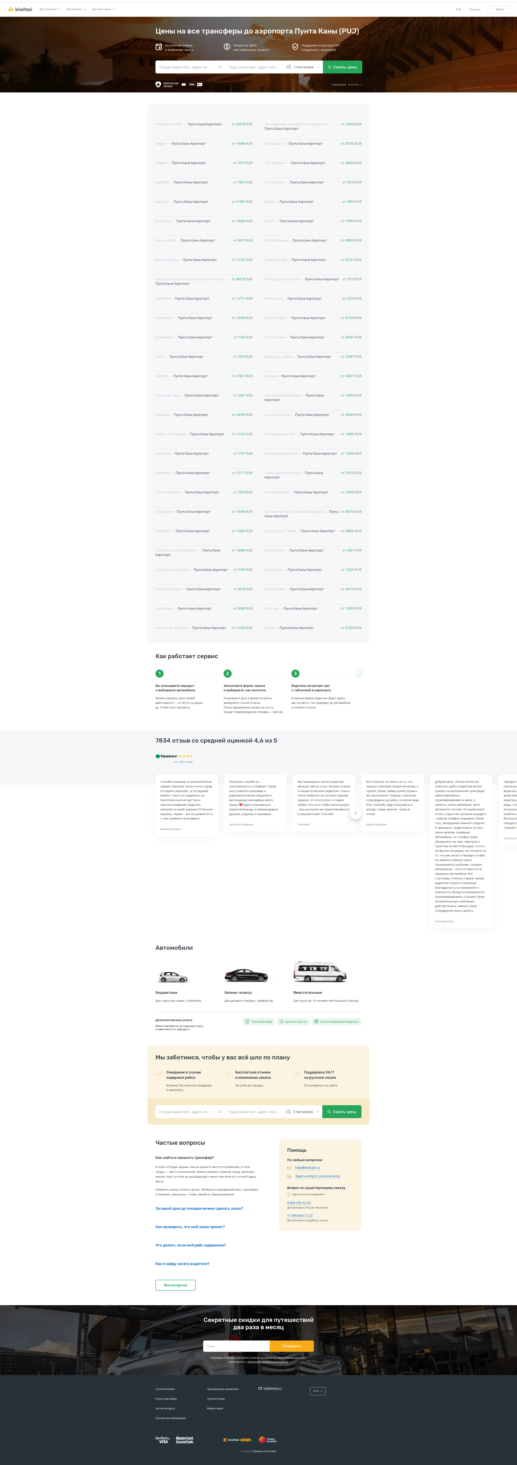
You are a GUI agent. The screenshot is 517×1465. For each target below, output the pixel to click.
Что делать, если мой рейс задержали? (191, 1245)
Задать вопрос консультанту (317, 1176)
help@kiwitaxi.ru (307, 1167)
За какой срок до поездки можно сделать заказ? (199, 1208)
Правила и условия (264, 1451)
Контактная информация (171, 1418)
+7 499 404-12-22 (300, 1215)
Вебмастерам (215, 1408)
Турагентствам (216, 1398)
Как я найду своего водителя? (182, 1264)
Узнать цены (344, 67)
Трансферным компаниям (222, 1389)
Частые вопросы (165, 1408)
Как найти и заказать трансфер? (185, 1157)
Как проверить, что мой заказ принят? (190, 1227)
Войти (500, 9)
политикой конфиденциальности (268, 1361)
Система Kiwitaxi (165, 1389)
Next (355, 813)
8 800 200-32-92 (299, 1203)
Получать (292, 1346)
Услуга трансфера (166, 1398)
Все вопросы (175, 1285)
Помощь (475, 9)
